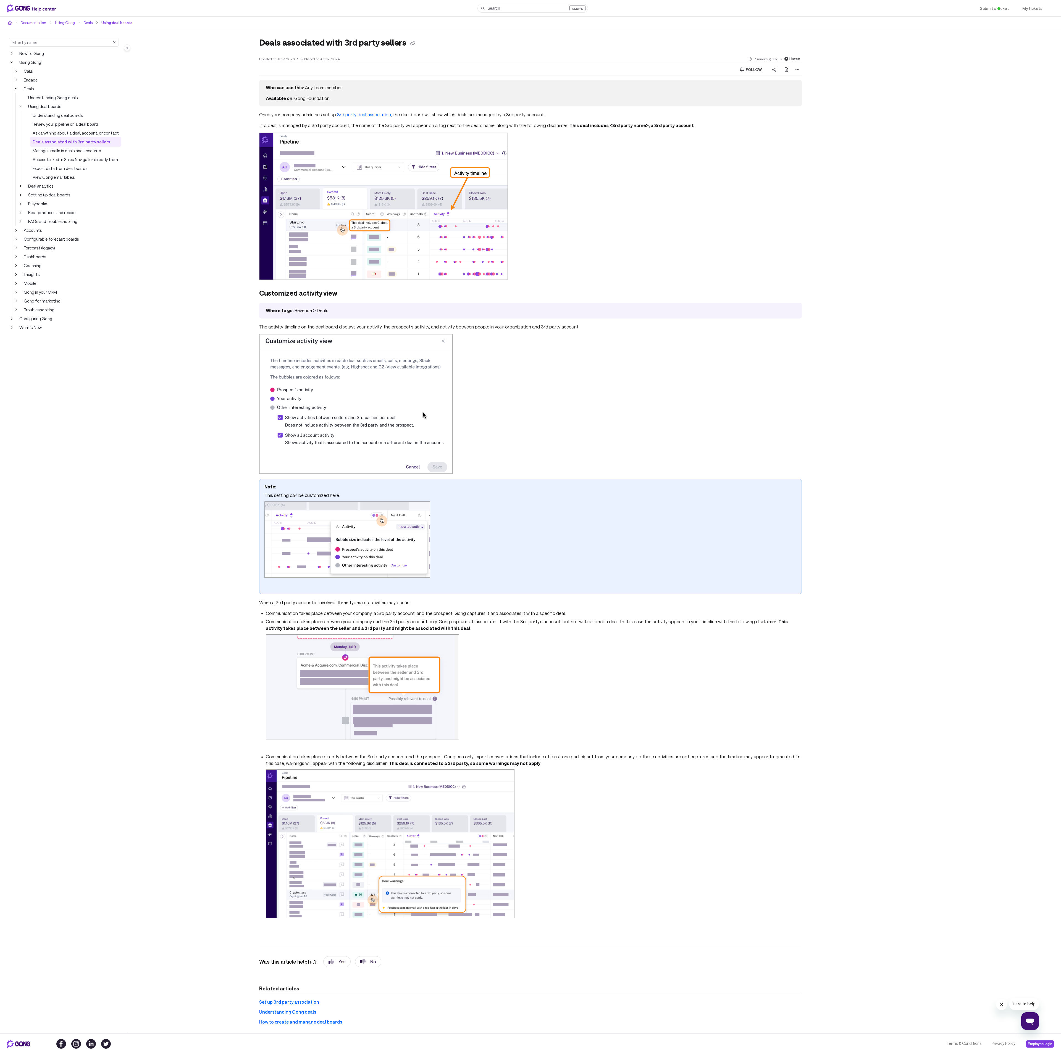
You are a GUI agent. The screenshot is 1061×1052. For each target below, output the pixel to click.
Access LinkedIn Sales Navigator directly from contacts (77, 159)
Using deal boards (113, 22)
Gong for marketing (41, 300)
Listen (795, 58)
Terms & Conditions (964, 1043)
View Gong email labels (54, 177)
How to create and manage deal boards (297, 1021)
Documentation (33, 22)
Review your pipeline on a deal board (66, 124)
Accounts (32, 230)
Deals (85, 22)
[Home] (32, 8)
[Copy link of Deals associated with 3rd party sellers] (418, 43)
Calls (28, 71)
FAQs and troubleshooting (51, 221)
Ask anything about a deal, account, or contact (74, 132)
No (368, 961)
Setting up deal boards (48, 194)
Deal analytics (41, 185)
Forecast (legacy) (40, 247)
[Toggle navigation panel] (127, 47)
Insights (31, 274)
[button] (532, 8)
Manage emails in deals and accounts (67, 150)
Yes (337, 961)
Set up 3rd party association (286, 1001)
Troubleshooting (38, 309)
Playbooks (37, 203)
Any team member (322, 87)
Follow (753, 69)
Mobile (30, 283)
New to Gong (31, 53)
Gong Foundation (311, 98)
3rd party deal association (359, 114)
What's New (30, 327)
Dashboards (35, 256)
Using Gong (63, 22)
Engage (31, 79)
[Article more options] (797, 69)
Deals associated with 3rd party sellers (67, 141)
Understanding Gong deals (52, 97)
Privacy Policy (1003, 1043)
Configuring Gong (35, 318)
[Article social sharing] (774, 69)
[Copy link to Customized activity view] (346, 293)
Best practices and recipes (52, 212)
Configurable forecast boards (50, 238)
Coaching (32, 265)
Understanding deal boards (57, 115)
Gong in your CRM (41, 292)
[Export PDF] (786, 69)
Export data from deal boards (59, 168)
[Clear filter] (114, 42)
